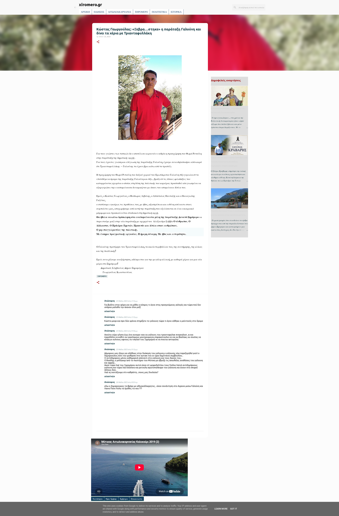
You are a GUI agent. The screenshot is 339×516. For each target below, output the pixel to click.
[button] (98, 42)
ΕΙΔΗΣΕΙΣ (99, 12)
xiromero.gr (90, 4)
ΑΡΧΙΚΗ (85, 12)
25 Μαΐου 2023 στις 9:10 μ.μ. (127, 331)
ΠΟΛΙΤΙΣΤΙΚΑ (159, 12)
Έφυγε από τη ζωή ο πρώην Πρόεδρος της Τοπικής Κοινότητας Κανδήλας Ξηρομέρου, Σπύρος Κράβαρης (229, 162)
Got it (233, 509)
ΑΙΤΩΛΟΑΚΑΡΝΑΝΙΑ (119, 12)
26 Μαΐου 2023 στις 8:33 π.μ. (127, 382)
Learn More (221, 509)
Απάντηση (109, 311)
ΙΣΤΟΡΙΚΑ (176, 12)
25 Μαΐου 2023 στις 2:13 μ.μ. (127, 301)
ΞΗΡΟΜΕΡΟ (141, 12)
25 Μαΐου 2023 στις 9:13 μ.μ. (127, 349)
